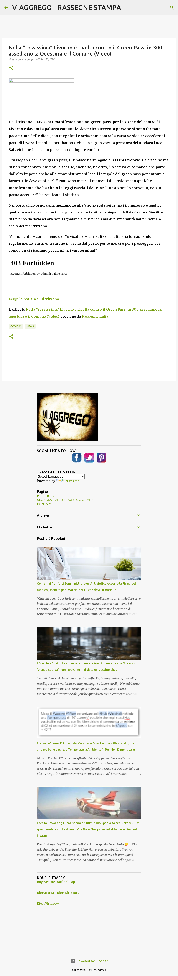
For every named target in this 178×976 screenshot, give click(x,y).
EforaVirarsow (48, 903)
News (30, 326)
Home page (45, 496)
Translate (72, 481)
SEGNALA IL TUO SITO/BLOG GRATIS (65, 500)
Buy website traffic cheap (56, 882)
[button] (11, 68)
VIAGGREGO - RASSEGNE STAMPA (66, 7)
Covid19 (16, 326)
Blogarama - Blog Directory (58, 893)
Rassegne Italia (95, 316)
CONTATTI (45, 504)
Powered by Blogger (92, 961)
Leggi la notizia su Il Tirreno (34, 299)
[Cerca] (172, 7)
